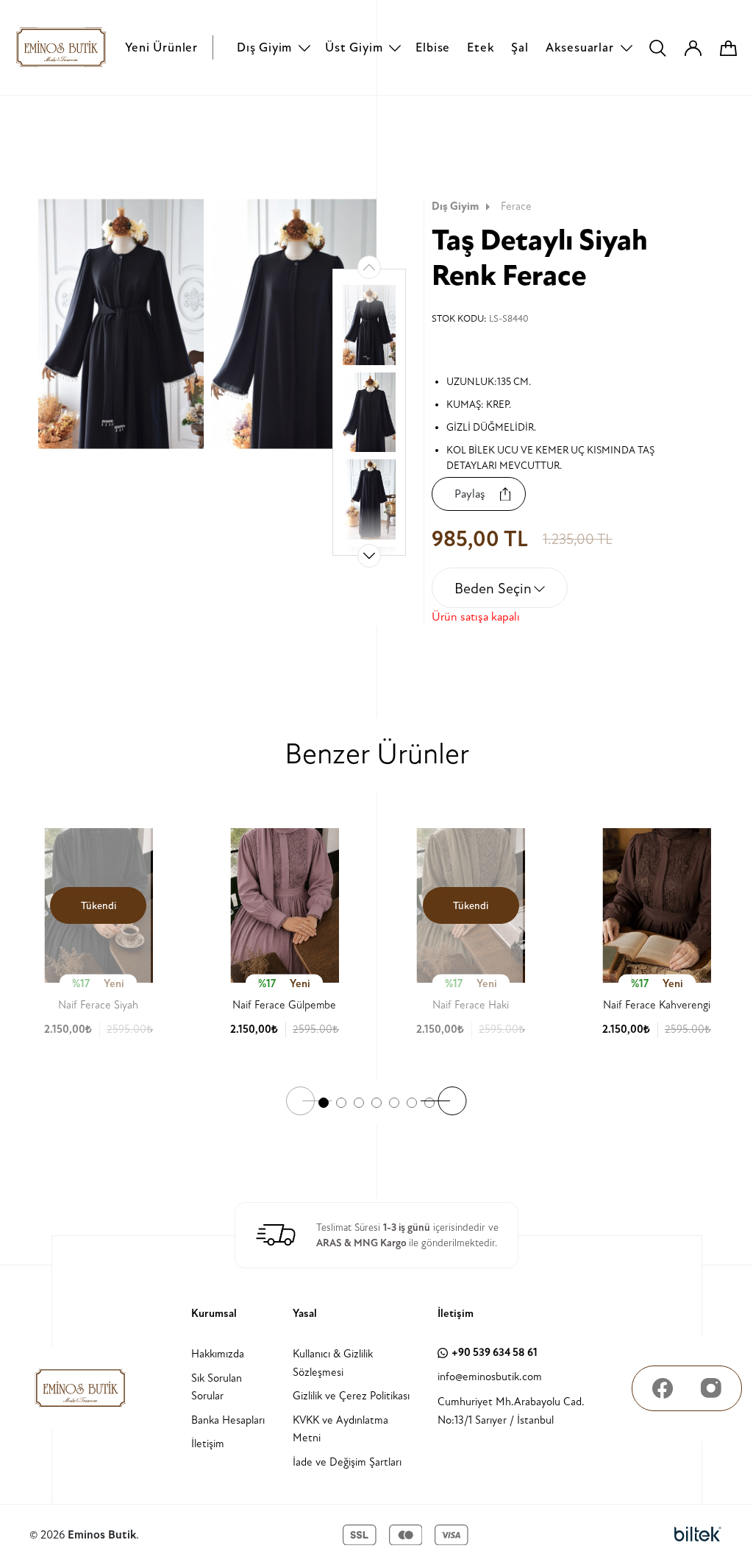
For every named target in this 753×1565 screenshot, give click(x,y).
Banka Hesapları (228, 1420)
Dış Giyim (264, 47)
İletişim (207, 1444)
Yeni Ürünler (161, 47)
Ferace (516, 206)
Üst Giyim (353, 47)
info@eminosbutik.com (490, 1377)
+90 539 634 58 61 (495, 1353)
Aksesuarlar (580, 47)
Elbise (432, 47)
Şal (519, 47)
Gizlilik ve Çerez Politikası (351, 1396)
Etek (480, 47)
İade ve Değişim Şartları (347, 1462)
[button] (369, 556)
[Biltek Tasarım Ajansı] (698, 1535)
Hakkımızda (217, 1354)
